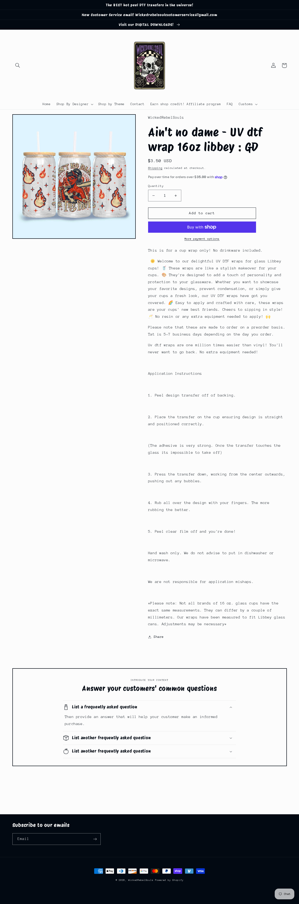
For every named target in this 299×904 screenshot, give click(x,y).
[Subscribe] (94, 839)
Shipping (155, 168)
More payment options (202, 238)
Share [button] (159, 637)
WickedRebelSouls (140, 880)
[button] (17, 65)
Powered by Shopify (169, 880)
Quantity (156, 186)
